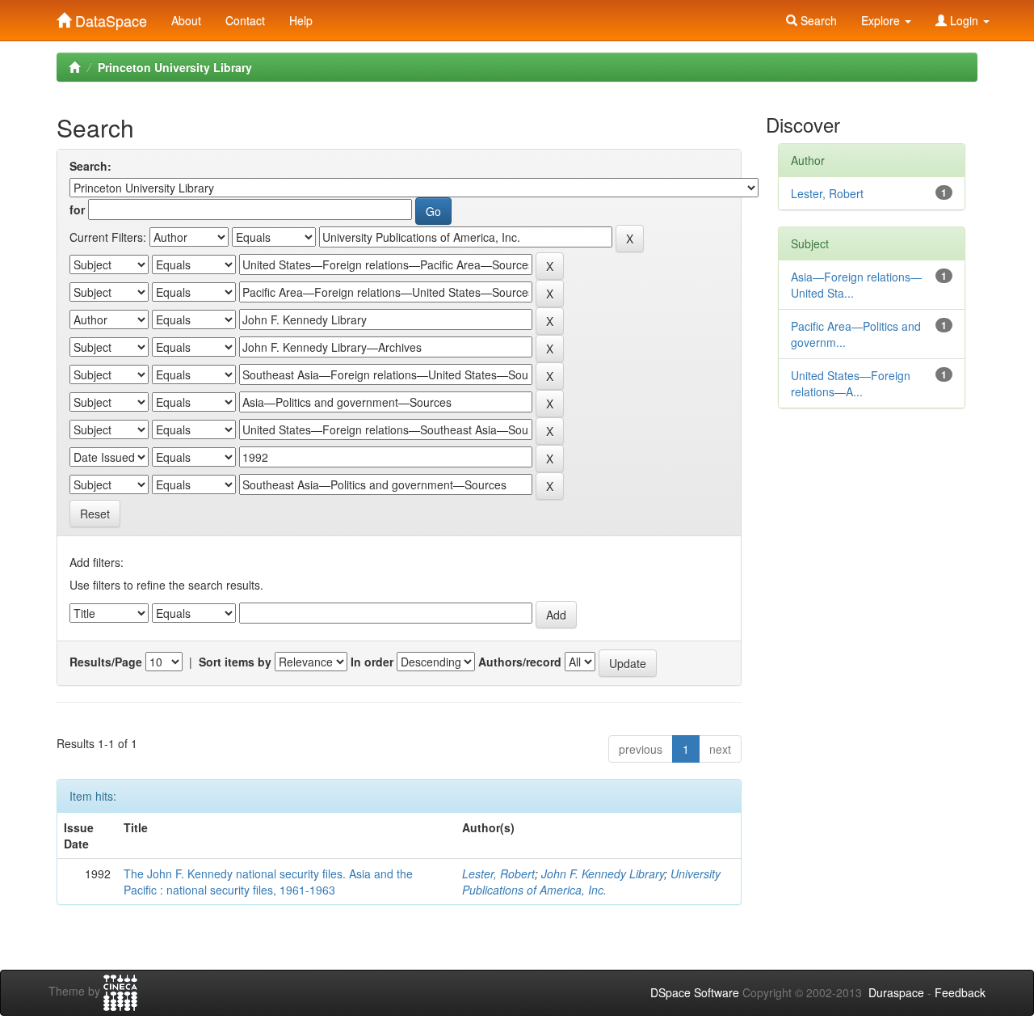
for (77, 209)
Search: (90, 166)
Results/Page (105, 661)
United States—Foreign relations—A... (850, 383)
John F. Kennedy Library (602, 873)
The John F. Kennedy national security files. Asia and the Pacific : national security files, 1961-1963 (268, 881)
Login (964, 20)
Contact (245, 20)
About (186, 20)
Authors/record (519, 661)
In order (372, 661)
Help (301, 20)
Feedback (960, 992)
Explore (882, 20)
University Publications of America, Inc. (591, 881)
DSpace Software (694, 992)
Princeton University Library (175, 67)
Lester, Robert (498, 873)
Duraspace (896, 992)
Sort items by (235, 661)
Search (817, 20)
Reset (95, 513)
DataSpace (109, 17)
